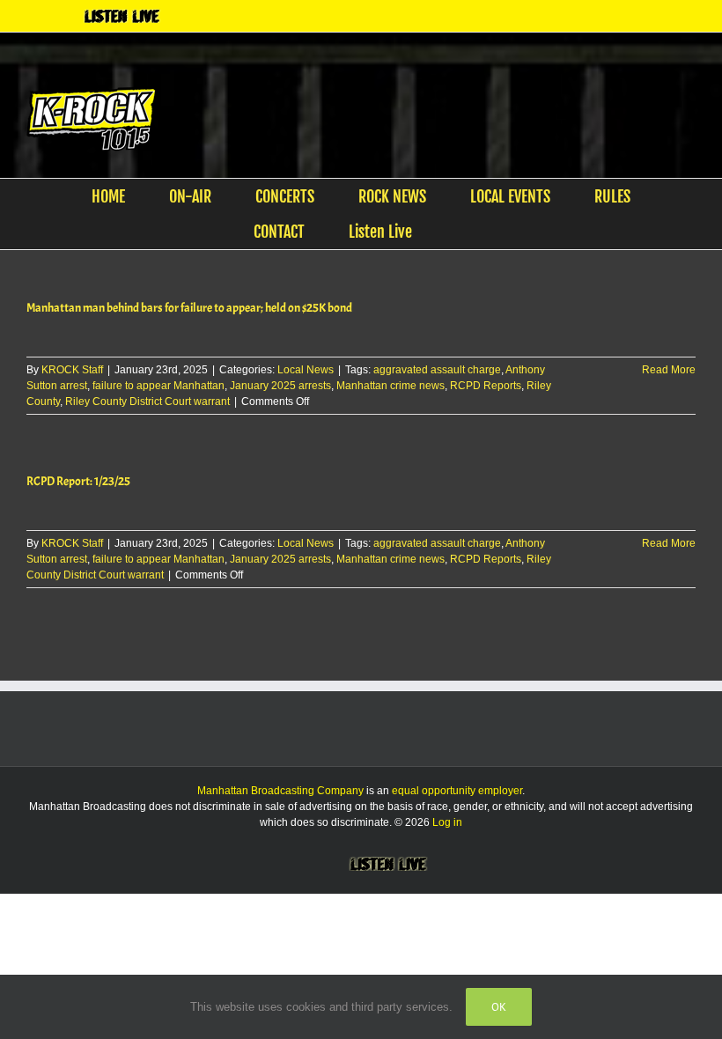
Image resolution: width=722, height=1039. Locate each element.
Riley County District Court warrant (147, 401)
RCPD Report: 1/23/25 (78, 481)
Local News (305, 370)
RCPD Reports (485, 385)
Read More (669, 370)
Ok (498, 1006)
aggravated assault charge (437, 370)
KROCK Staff (72, 370)
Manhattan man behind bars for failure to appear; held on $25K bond (189, 307)
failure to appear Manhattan (158, 385)
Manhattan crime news (390, 385)
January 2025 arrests (280, 385)
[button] (462, 231)
